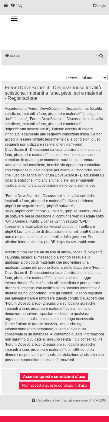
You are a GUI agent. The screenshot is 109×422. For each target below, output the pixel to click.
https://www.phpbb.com (76, 242)
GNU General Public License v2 (32, 221)
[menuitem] (101, 56)
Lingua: (72, 77)
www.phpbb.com (63, 226)
